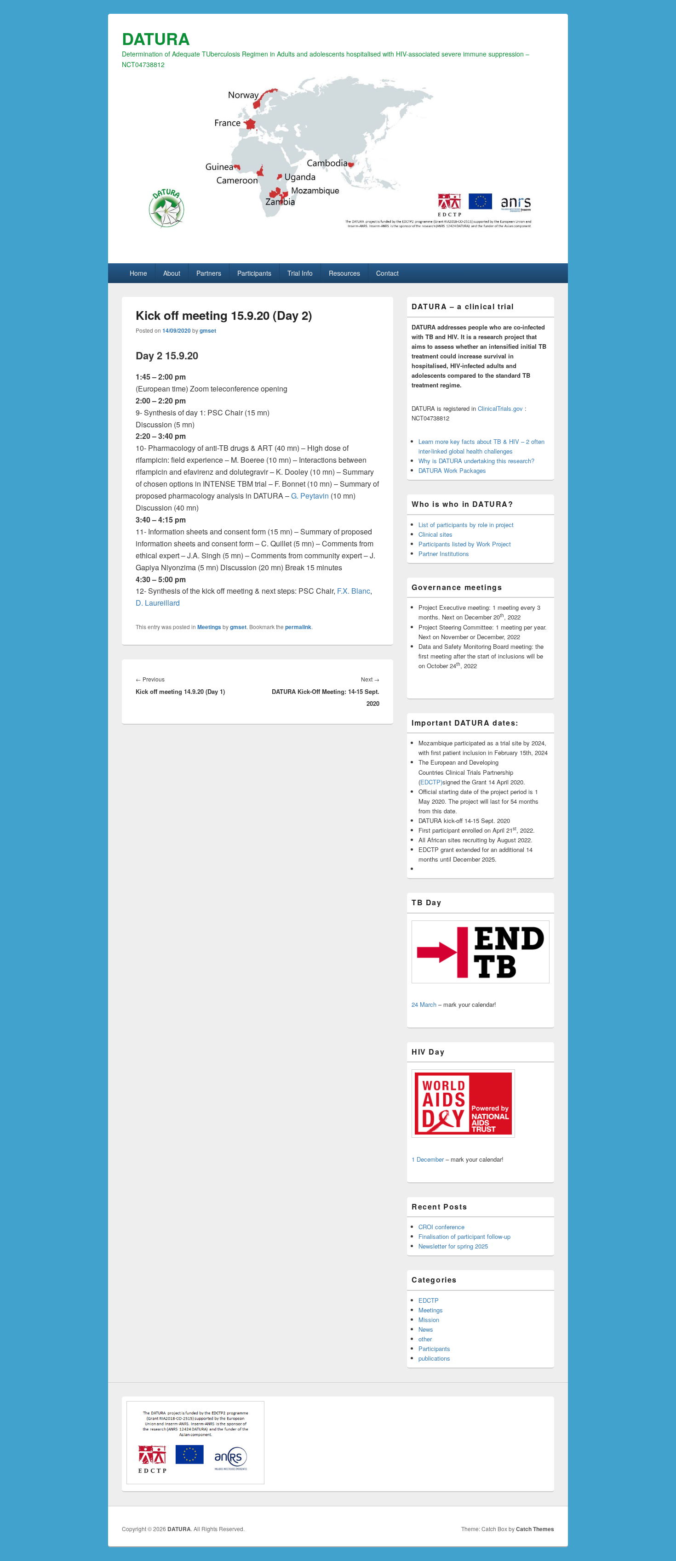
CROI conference (441, 1226)
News (425, 1329)
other (425, 1338)
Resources (344, 273)
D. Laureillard (158, 602)
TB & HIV (506, 441)
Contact (387, 273)
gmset (208, 330)
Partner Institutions (443, 553)
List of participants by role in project (466, 524)
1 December (428, 1159)
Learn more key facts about (455, 441)
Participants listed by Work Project (464, 543)
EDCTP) (431, 782)
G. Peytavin (310, 495)
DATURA (156, 38)
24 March (424, 1004)
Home (138, 273)
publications (434, 1358)
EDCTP (428, 1300)
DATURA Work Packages (452, 470)
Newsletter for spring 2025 (453, 1246)
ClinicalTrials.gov (500, 408)
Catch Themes (535, 1529)
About (171, 273)
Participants (254, 273)
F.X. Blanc (353, 590)
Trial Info (300, 273)
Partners (208, 273)
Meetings (209, 627)
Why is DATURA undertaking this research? (476, 460)
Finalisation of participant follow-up (464, 1236)
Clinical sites (435, 534)
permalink (298, 627)
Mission (428, 1319)
